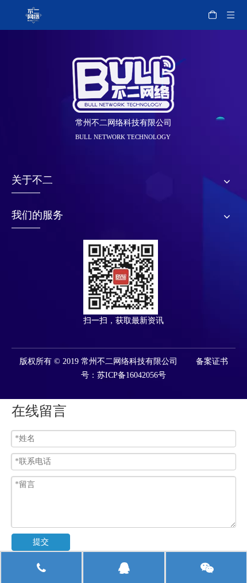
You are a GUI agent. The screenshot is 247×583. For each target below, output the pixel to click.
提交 (41, 542)
